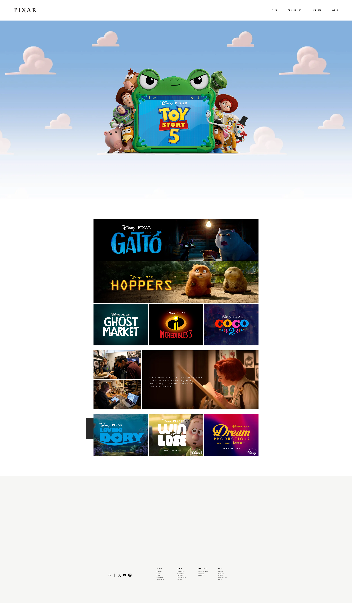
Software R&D (181, 578)
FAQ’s (220, 580)
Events (220, 576)
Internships (201, 574)
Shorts (158, 574)
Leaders (220, 572)
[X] (119, 575)
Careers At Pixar (203, 572)
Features (159, 572)
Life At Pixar (201, 576)
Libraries (179, 580)
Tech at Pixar (181, 572)
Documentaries (161, 580)
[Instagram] (130, 575)
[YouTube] (124, 575)
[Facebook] (114, 575)
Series (158, 576)
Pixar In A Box (222, 578)
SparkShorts (159, 578)
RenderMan (180, 574)
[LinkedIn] (109, 575)
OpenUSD (180, 576)
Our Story (221, 574)
